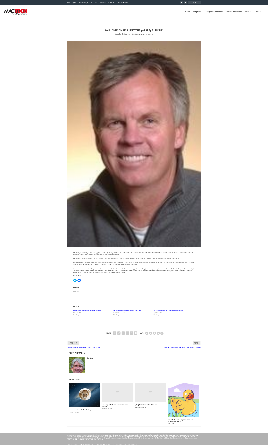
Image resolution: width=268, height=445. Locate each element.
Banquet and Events (185, 435)
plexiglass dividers (127, 438)
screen (175, 436)
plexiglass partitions (175, 438)
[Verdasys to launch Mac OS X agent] (84, 395)
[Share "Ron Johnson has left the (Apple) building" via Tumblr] (123, 333)
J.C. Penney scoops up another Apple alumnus (168, 311)
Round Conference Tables (151, 435)
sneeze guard (89, 438)
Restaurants (113, 436)
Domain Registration (85, 2)
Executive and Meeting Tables (94, 436)
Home (187, 12)
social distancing (79, 438)
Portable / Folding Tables (124, 435)
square (190, 436)
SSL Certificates (100, 2)
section (166, 436)
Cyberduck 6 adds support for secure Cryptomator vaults (180, 420)
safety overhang (76, 439)
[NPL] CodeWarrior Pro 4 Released (146, 405)
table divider (97, 438)
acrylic (119, 436)
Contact (258, 12)
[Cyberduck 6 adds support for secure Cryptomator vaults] (183, 400)
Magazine (197, 12)
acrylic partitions (188, 438)
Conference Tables (110, 435)
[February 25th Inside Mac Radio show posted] (117, 392)
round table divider (139, 438)
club (142, 436)
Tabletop (184, 436)
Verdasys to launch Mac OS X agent (81, 410)
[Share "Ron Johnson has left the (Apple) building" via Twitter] (119, 333)
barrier (171, 436)
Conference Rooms (78, 436)
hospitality (159, 436)
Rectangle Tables (137, 435)
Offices (106, 436)
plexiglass (70, 438)
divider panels (106, 438)
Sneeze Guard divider (152, 438)
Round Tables (164, 435)
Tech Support (71, 2)
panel (194, 436)
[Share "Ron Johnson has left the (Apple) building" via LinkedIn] (127, 333)
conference (137, 436)
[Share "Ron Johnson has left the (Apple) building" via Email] (136, 333)
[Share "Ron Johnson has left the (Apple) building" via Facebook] (115, 333)
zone (179, 436)
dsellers (124, 34)
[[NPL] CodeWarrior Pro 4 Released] (150, 392)
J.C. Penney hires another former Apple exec (127, 311)
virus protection (116, 438)
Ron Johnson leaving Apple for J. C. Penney (87, 311)
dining (147, 436)
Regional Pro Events (214, 12)
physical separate (97, 439)
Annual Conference (234, 12)
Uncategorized (140, 34)
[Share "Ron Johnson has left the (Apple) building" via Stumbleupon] (131, 333)
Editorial (111, 2)
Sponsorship (122, 2)
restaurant (152, 436)
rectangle (125, 436)
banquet (130, 436)
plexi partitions (164, 438)
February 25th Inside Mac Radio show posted (115, 405)
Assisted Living (173, 435)
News (247, 12)
